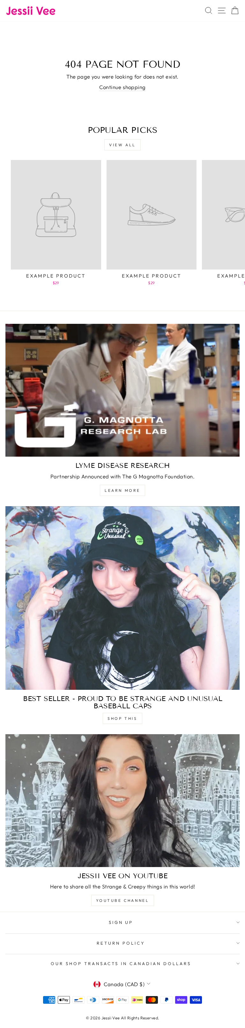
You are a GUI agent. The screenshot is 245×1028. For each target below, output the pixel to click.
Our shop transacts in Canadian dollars (121, 963)
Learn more (122, 490)
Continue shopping (122, 87)
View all (122, 144)
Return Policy (121, 943)
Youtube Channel (122, 900)
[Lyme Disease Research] (122, 390)
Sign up (121, 922)
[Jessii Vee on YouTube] (122, 800)
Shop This (122, 718)
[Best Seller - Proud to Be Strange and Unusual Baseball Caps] (122, 598)
